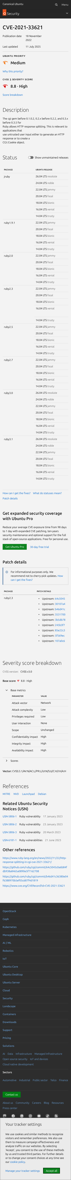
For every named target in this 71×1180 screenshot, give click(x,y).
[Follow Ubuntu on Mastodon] (5, 1116)
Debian (42, 793)
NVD (16, 793)
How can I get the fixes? (16, 493)
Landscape (9, 1006)
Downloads (9, 1022)
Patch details (10, 498)
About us (8, 1102)
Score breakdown (13, 94)
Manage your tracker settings (22, 1170)
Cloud (6, 990)
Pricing (7, 1037)
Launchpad (28, 793)
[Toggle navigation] (67, 13)
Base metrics (18, 690)
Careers (36, 1102)
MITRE (6, 793)
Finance (63, 1080)
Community (22, 1102)
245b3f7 (60, 625)
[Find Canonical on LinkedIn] (22, 1116)
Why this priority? (13, 71)
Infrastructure (24, 1053)
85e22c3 (60, 630)
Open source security (15, 1059)
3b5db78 (60, 619)
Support (7, 1029)
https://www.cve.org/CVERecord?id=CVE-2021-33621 (34, 885)
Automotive (10, 1080)
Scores (14, 760)
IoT (5, 958)
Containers (9, 1014)
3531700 (60, 614)
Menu (65, 4)
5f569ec (60, 635)
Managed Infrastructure (48, 1053)
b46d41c (60, 609)
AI (4, 1053)
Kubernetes (10, 926)
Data (10, 1053)
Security (8, 998)
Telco (53, 1080)
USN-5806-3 (10, 832)
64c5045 (60, 598)
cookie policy (17, 1161)
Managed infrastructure (17, 934)
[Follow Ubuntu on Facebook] (14, 1116)
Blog (46, 1102)
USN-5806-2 (10, 824)
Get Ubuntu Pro (14, 546)
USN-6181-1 (10, 840)
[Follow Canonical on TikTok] (48, 1116)
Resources (58, 1102)
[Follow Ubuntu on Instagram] (31, 1116)
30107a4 (60, 603)
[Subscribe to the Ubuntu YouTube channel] (39, 1116)
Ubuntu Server (11, 982)
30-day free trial (39, 546)
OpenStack (9, 911)
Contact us (11, 1094)
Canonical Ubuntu (13, 3)
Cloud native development (18, 1064)
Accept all (51, 1170)
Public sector (40, 1080)
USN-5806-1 (10, 816)
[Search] (56, 4)
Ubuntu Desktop (13, 974)
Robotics (8, 950)
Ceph (6, 919)
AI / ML (7, 942)
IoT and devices (39, 1059)
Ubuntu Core (10, 966)
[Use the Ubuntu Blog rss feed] (56, 1116)
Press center (10, 1108)
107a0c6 (60, 640)
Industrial (24, 1080)
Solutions (8, 1045)
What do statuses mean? (47, 493)
